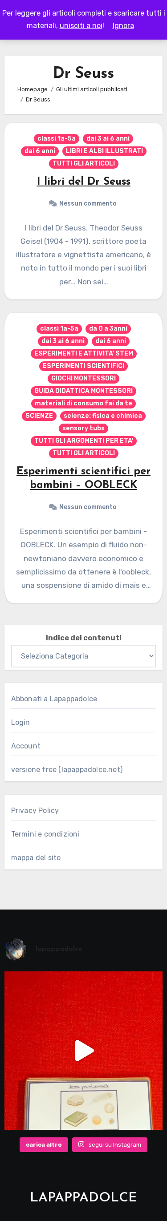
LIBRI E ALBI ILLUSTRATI (104, 151)
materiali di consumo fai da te (83, 403)
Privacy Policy (35, 810)
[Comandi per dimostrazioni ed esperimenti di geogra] (83, 1050)
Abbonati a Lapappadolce (54, 699)
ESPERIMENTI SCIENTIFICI (83, 366)
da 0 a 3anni (108, 328)
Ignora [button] (123, 25)
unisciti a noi (81, 25)
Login (20, 722)
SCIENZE (39, 416)
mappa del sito (36, 857)
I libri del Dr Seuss (83, 182)
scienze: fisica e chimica (103, 416)
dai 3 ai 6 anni (108, 138)
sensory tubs (83, 428)
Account (26, 746)
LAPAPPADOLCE (83, 1198)
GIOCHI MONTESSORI (83, 378)
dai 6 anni (39, 151)
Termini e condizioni (45, 834)
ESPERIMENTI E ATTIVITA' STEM (83, 353)
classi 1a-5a (56, 138)
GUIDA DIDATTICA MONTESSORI (83, 391)
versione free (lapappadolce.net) (66, 769)
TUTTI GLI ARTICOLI (84, 163)
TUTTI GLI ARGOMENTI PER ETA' (83, 441)
